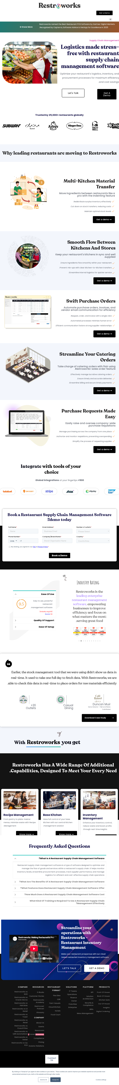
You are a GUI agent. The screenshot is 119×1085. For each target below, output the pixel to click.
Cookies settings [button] (101, 1080)
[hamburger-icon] (111, 20)
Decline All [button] (43, 1080)
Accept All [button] (55, 1080)
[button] (26, 27)
